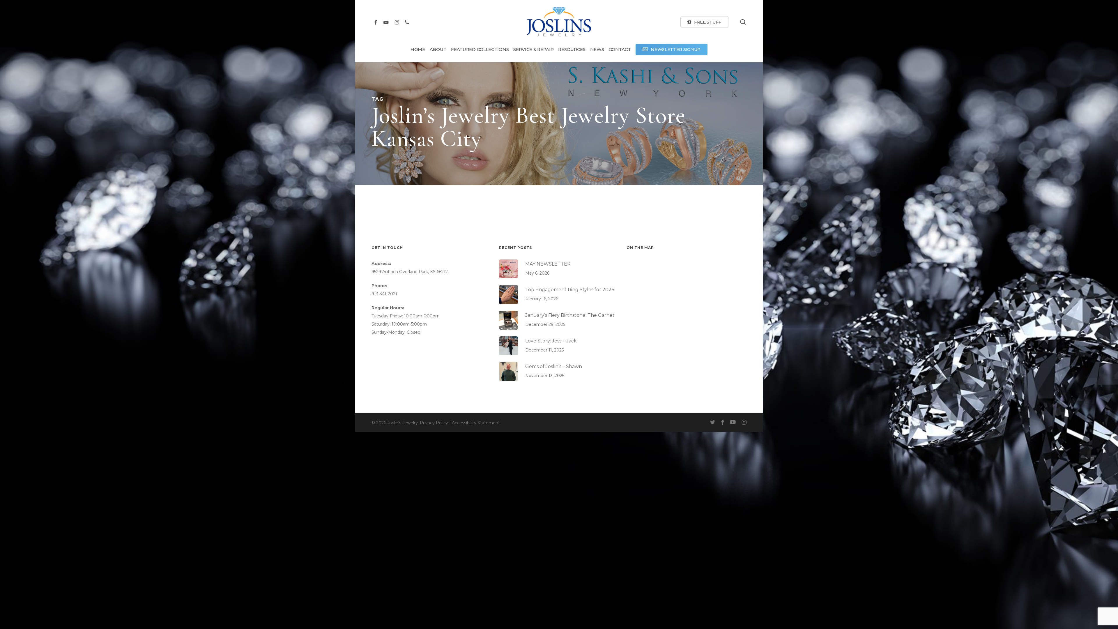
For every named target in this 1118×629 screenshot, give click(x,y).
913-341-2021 (384, 293)
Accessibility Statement (476, 422)
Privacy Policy (434, 422)
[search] (743, 22)
